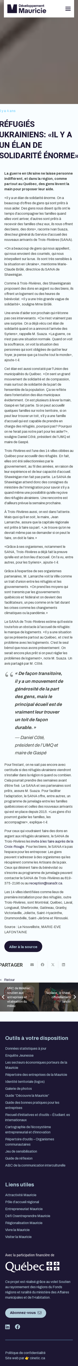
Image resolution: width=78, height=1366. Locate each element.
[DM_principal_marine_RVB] (26, 8)
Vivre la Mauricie (17, 1230)
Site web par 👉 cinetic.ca (25, 1358)
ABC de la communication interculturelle (35, 1165)
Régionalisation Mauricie (23, 1223)
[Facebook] (54, 8)
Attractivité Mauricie (20, 1195)
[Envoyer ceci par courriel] (32, 964)
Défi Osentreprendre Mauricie (27, 1216)
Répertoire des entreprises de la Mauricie (36, 1074)
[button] (68, 8)
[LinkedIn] (47, 8)
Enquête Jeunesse (19, 1055)
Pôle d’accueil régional (22, 1202)
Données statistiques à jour (25, 1048)
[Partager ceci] (42, 964)
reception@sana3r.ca (45, 883)
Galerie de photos (18, 1088)
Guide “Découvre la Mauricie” (27, 1095)
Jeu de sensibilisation (21, 1151)
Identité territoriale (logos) (25, 1081)
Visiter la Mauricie (18, 1237)
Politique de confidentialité (25, 1353)
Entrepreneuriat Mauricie (24, 1209)
